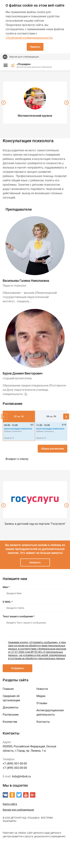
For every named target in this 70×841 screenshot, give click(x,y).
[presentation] (3, 102)
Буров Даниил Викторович (23, 373)
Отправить (17, 668)
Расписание (10, 714)
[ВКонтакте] (5, 795)
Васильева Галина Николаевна (26, 280)
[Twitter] (19, 795)
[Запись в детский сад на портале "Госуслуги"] (35, 499)
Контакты (43, 721)
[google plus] (32, 795)
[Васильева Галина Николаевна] (35, 245)
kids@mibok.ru (21, 776)
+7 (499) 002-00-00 (15, 768)
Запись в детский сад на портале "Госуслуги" (35, 523)
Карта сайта (10, 804)
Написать (35, 562)
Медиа (40, 696)
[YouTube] (25, 795)
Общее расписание (52, 448)
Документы (10, 707)
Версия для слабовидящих (24, 56)
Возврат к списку (17, 459)
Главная (8, 689)
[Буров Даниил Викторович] (35, 338)
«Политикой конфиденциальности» (29, 37)
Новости (42, 689)
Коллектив (10, 721)
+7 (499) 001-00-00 (15, 763)
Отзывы (41, 703)
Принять (35, 46)
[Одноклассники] (12, 795)
